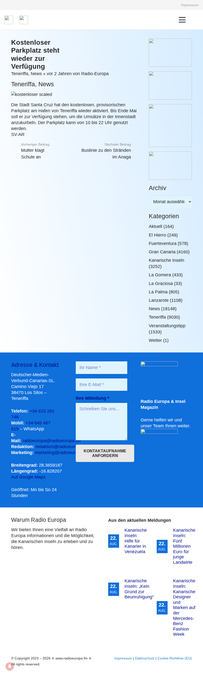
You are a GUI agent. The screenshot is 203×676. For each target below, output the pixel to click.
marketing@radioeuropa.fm (62, 452)
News (36, 73)
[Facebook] (170, 4)
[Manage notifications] (10, 666)
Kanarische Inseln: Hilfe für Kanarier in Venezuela (136, 541)
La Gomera (160, 274)
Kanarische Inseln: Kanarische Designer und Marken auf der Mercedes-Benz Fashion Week (184, 607)
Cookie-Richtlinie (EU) (174, 658)
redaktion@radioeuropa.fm (61, 446)
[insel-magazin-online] (170, 53)
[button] (182, 19)
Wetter (155, 340)
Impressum (123, 658)
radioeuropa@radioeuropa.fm (52, 440)
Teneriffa (19, 73)
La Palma (158, 291)
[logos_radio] (8, 20)
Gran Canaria (162, 251)
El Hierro (157, 235)
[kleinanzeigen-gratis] (170, 125)
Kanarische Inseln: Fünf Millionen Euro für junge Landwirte (184, 546)
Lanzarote (159, 300)
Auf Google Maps (28, 477)
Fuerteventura (163, 243)
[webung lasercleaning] (170, 85)
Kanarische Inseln (166, 260)
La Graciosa (161, 283)
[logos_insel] (23, 20)
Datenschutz (144, 658)
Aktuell (155, 226)
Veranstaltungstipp (167, 325)
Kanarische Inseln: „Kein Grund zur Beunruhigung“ (139, 588)
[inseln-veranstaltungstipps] (170, 166)
